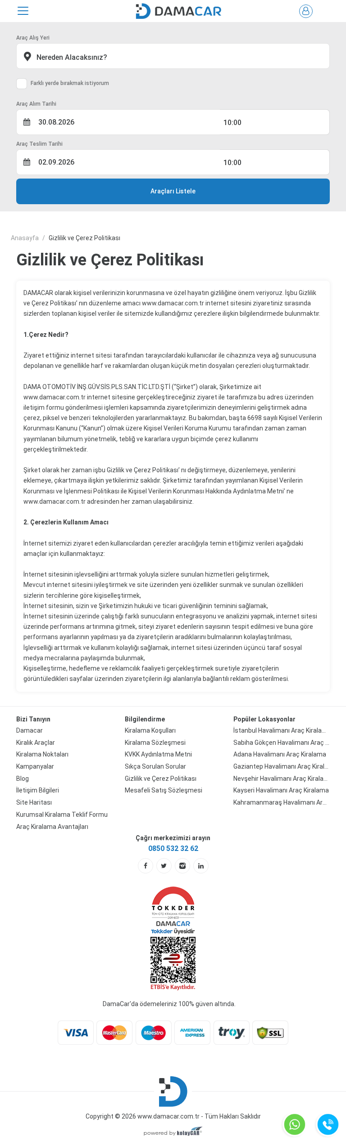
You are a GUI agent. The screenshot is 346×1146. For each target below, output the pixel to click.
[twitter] (164, 865)
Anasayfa (25, 238)
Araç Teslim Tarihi (39, 144)
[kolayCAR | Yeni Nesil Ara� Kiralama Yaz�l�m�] (173, 1132)
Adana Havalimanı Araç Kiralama (279, 754)
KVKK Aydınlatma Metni (158, 754)
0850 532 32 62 (173, 848)
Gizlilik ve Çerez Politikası (160, 778)
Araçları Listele (173, 191)
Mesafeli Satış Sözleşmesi (163, 790)
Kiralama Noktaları (42, 754)
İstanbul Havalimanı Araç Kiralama (281, 730)
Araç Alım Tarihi (36, 104)
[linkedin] (201, 865)
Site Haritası (34, 802)
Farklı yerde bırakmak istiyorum (70, 83)
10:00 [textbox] (232, 122)
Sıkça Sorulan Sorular (155, 766)
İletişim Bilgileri (37, 790)
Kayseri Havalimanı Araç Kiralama (281, 790)
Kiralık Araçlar (35, 742)
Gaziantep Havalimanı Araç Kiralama (281, 766)
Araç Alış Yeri (33, 38)
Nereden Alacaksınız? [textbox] (71, 57)
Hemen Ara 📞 (328, 1124)
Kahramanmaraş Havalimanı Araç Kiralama (281, 802)
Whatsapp (294, 1124)
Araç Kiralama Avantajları (52, 826)
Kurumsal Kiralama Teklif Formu (62, 814)
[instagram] (182, 865)
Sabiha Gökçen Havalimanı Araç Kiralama (281, 742)
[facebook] (145, 865)
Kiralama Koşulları (150, 730)
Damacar (29, 730)
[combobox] (173, 56)
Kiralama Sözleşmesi (155, 742)
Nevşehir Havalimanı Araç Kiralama (281, 778)
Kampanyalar (35, 766)
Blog (22, 778)
